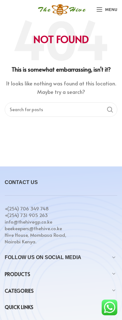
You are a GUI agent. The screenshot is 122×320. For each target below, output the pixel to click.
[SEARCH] (110, 109)
